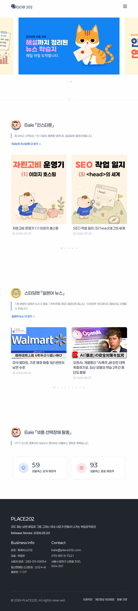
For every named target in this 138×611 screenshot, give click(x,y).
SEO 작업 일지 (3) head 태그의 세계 (99, 228)
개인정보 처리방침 (104, 599)
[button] (67, 82)
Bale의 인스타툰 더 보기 (25, 143)
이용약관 (87, 599)
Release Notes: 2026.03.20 (30, 533)
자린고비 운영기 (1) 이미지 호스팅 (36, 228)
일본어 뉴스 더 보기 (22, 316)
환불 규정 (122, 599)
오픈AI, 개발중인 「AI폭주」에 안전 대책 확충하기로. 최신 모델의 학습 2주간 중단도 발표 (99, 367)
